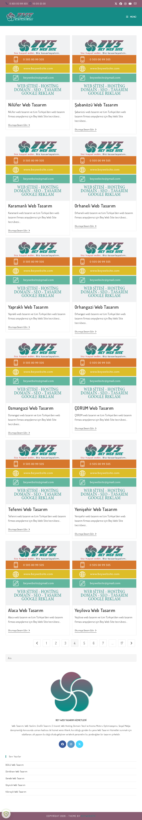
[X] (79, 744)
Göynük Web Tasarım (15, 784)
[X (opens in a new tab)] (116, 4)
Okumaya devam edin (19, 125)
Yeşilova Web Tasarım (95, 610)
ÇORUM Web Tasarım (94, 408)
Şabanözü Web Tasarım (96, 105)
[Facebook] (62, 744)
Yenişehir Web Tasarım (96, 509)
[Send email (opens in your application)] (134, 4)
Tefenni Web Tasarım (28, 509)
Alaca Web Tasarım (25, 610)
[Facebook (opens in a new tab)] (120, 4)
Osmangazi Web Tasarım (31, 408)
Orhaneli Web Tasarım (95, 206)
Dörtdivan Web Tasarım (16, 771)
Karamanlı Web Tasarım (30, 206)
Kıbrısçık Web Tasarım (16, 791)
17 (122, 643)
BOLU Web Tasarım (15, 764)
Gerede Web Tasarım (15, 778)
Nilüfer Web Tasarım (27, 105)
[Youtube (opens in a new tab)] (130, 4)
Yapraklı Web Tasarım (28, 307)
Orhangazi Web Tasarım (97, 307)
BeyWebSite (88, 815)
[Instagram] (71, 744)
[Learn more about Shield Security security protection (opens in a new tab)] (6, 813)
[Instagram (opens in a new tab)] (125, 4)
